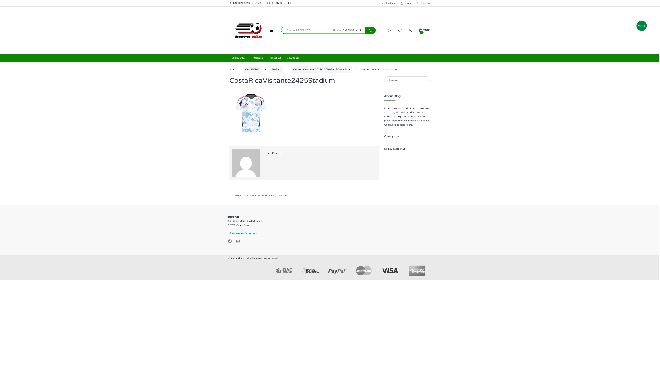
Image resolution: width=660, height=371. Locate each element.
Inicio (232, 69)
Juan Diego (273, 153)
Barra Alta (236, 258)
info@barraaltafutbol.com (242, 233)
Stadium (276, 69)
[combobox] (305, 30)
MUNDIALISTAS (241, 3)
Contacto (391, 3)
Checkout (425, 3)
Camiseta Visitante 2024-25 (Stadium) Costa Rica (321, 69)
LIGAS (258, 3)
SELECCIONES (274, 3)
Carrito (408, 3)
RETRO (290, 3)
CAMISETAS (252, 69)
